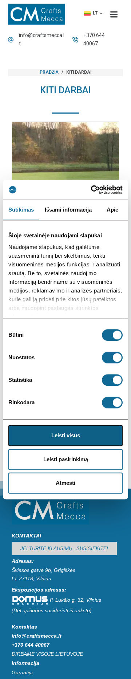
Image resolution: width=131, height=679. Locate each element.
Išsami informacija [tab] (68, 209)
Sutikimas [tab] (21, 209)
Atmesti (65, 483)
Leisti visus (65, 435)
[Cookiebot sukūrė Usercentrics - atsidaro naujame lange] (92, 190)
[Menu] (114, 14)
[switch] (112, 357)
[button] (93, 13)
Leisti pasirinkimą (65, 459)
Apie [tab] (112, 209)
